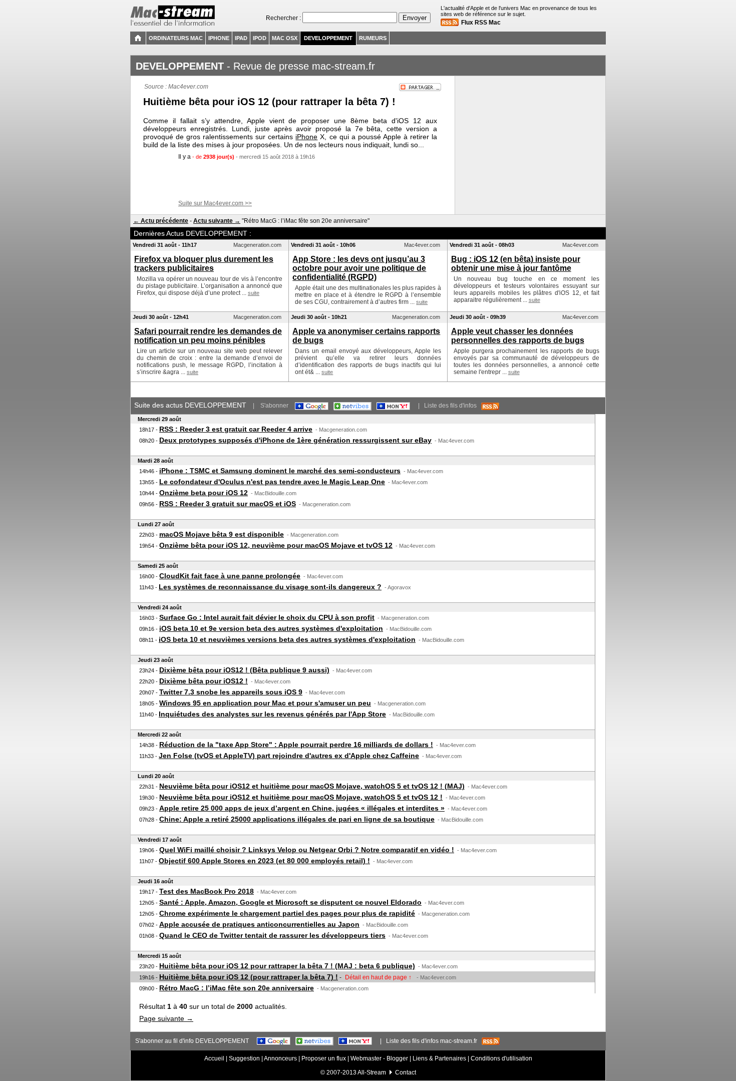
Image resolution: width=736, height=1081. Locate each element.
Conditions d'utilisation (501, 1058)
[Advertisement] (293, 180)
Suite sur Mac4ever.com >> (215, 203)
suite (253, 293)
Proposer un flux (323, 1058)
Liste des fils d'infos (452, 405)
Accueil (214, 1058)
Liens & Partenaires (439, 1058)
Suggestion (244, 1058)
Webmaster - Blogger (380, 1058)
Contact (405, 1072)
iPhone (306, 137)
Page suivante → (166, 1018)
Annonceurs (280, 1058)
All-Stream (371, 1072)
